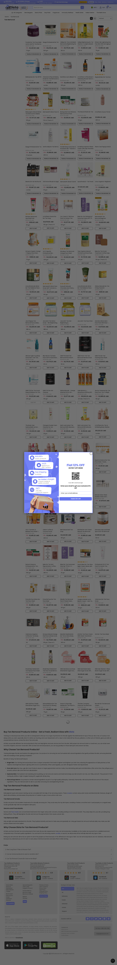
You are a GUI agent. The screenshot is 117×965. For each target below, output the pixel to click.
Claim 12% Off (76, 499)
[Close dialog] (91, 453)
